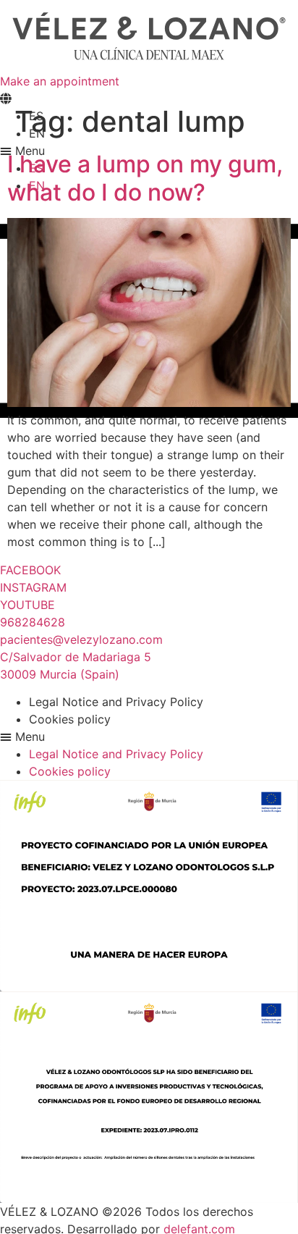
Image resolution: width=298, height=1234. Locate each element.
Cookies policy (70, 719)
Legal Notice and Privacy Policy (116, 701)
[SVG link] (149, 36)
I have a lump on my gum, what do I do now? (145, 178)
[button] (149, 736)
